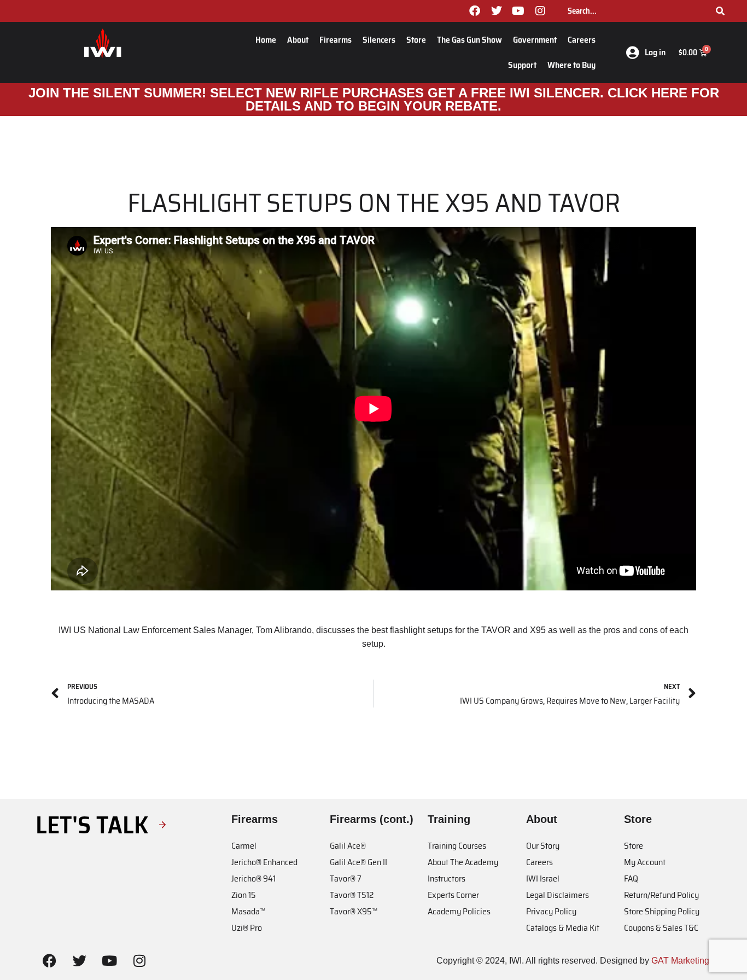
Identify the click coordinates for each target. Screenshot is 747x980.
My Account (645, 862)
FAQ (631, 878)
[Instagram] (540, 11)
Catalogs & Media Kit (562, 928)
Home (265, 40)
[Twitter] (496, 11)
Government (535, 40)
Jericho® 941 (253, 878)
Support (522, 65)
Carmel (243, 846)
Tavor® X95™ (353, 911)
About (297, 40)
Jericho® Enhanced (264, 862)
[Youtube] (518, 11)
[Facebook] (475, 11)
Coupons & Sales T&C (661, 928)
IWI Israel (542, 878)
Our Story (542, 846)
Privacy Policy (551, 911)
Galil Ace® (348, 846)
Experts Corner (453, 895)
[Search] (720, 11)
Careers (582, 40)
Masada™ (248, 911)
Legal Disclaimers (557, 895)
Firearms (335, 40)
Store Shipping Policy (661, 911)
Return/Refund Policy (661, 895)
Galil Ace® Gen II (358, 862)
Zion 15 (243, 895)
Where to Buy (571, 65)
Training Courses (457, 846)
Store (416, 40)
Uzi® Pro (246, 928)
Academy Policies (459, 911)
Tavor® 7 (345, 878)
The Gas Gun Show (469, 40)
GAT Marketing (680, 960)
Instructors (446, 878)
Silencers (379, 40)
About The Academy (463, 862)
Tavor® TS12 (352, 895)
